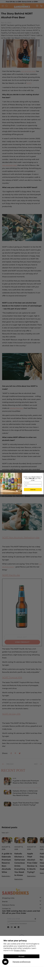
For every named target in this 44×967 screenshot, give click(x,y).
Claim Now (32, 489)
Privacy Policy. (20, 950)
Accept (21, 956)
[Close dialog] (42, 474)
